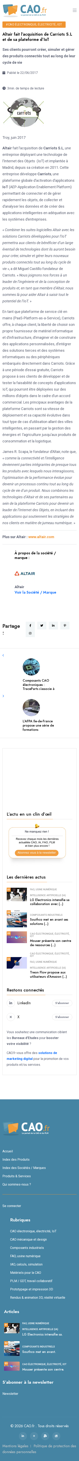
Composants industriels (46, 915)
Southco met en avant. (39, 1351)
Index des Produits (16, 1159)
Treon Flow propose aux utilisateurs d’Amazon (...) (48, 974)
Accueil (7, 1151)
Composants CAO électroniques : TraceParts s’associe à (38, 684)
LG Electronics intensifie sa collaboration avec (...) (49, 902)
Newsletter (10, 1394)
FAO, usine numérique (43, 889)
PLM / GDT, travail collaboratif (31, 1281)
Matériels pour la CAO (25, 1273)
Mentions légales (15, 1446)
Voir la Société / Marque (35, 592)
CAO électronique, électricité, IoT (50, 935)
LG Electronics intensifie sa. (42, 1334)
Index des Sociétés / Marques (24, 1168)
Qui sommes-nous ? (16, 1184)
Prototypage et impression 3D (31, 1289)
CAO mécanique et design (28, 1239)
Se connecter (11, 1206)
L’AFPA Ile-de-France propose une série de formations (38, 725)
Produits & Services (16, 1176)
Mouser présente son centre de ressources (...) (50, 942)
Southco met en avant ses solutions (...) (49, 921)
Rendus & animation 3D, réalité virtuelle (37, 1297)
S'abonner (62, 1003)
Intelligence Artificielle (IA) (48, 895)
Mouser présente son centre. (43, 1369)
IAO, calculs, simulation (26, 1264)
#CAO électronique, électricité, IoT (34, 24)
